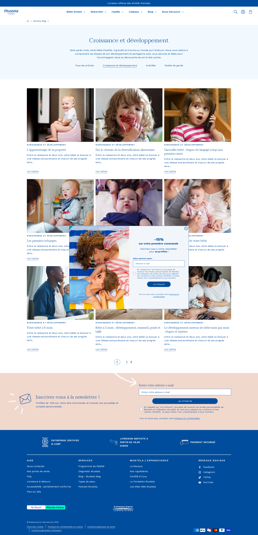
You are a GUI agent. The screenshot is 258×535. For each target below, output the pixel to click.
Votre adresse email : (143, 258)
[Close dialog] (186, 228)
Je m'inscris (159, 284)
